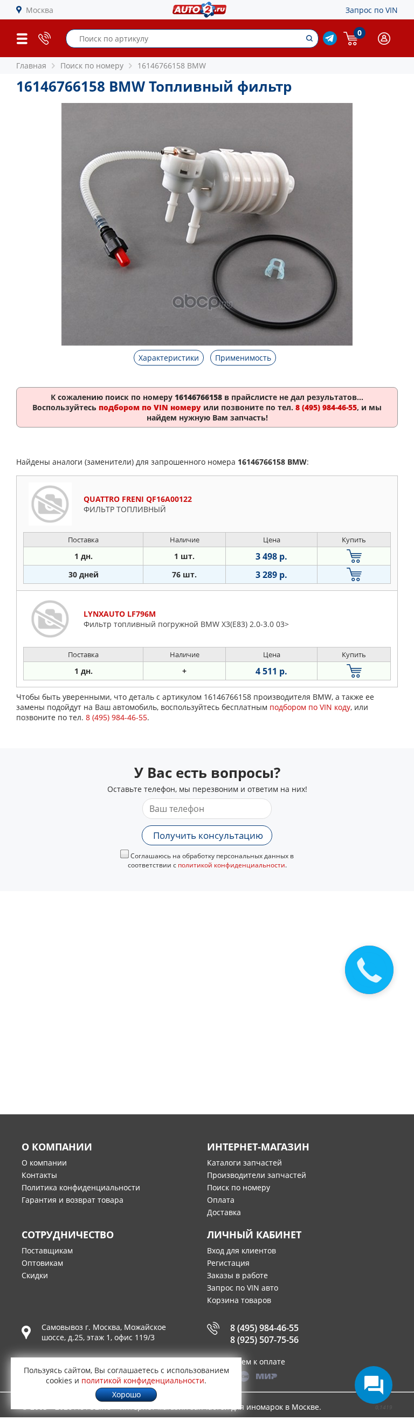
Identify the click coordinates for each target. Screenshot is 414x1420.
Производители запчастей (256, 1175)
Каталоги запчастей (244, 1162)
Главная (31, 65)
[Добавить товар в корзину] (354, 556)
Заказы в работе (237, 1275)
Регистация (228, 1263)
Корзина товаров (239, 1300)
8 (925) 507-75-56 (264, 1340)
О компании (44, 1162)
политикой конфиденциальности (231, 865)
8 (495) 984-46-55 (264, 1328)
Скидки (35, 1275)
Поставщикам (47, 1250)
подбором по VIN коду (310, 707)
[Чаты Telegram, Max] (373, 1385)
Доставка (224, 1212)
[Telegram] (330, 42)
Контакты (39, 1175)
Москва (39, 10)
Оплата (220, 1200)
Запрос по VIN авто (242, 1288)
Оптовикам (42, 1263)
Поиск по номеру (238, 1187)
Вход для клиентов (241, 1250)
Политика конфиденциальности (81, 1187)
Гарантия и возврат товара (72, 1200)
